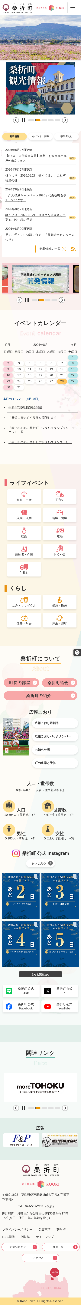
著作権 (61, 1229)
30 (8, 387)
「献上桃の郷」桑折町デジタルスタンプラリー (40, 442)
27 (51, 381)
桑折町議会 (57, 682)
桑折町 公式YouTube (64, 1006)
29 (72, 381)
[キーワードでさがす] (77, 652)
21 (62, 375)
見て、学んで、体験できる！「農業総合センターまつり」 (40, 237)
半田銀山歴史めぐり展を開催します (32, 417)
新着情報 (14, 136)
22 (72, 375)
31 (19, 387)
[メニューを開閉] (72, 7)
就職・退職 (59, 518)
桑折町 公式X (64, 990)
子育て (59, 500)
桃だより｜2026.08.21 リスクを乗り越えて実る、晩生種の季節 (35, 217)
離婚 (60, 536)
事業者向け (66, 136)
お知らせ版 (42, 749)
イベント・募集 (40, 136)
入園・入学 (24, 518)
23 (8, 381)
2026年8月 (40, 344)
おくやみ (60, 554)
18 (29, 375)
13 (51, 369)
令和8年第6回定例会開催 (25, 407)
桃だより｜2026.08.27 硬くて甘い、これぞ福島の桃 (35, 178)
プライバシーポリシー (17, 1229)
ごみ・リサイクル (24, 605)
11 (29, 369)
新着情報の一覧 (49, 248)
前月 (7, 344)
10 (19, 369)
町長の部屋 (19, 682)
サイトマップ (45, 1236)
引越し (24, 572)
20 (51, 375)
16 (8, 375)
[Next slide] (65, 120)
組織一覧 (58, 1246)
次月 (74, 344)
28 (62, 381)
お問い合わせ (18, 1246)
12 (40, 369)
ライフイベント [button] (29, 483)
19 (40, 375)
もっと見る (38, 863)
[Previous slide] (16, 120)
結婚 (24, 536)
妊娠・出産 (24, 500)
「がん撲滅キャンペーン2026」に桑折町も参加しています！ (35, 198)
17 (19, 375)
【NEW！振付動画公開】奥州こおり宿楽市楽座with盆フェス (36, 158)
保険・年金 (24, 623)
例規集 (25, 1236)
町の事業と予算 (45, 762)
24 (19, 381)
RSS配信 (8, 1236)
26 (40, 381)
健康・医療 (59, 605)
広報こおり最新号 (47, 723)
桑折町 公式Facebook (26, 1006)
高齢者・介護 (24, 554)
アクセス (38, 1257)
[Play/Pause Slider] (23, 120)
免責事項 (44, 1229)
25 (29, 381)
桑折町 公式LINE (26, 990)
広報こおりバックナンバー (53, 736)
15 (72, 369)
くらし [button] (18, 588)
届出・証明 (59, 623)
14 (62, 369)
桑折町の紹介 (38, 695)
